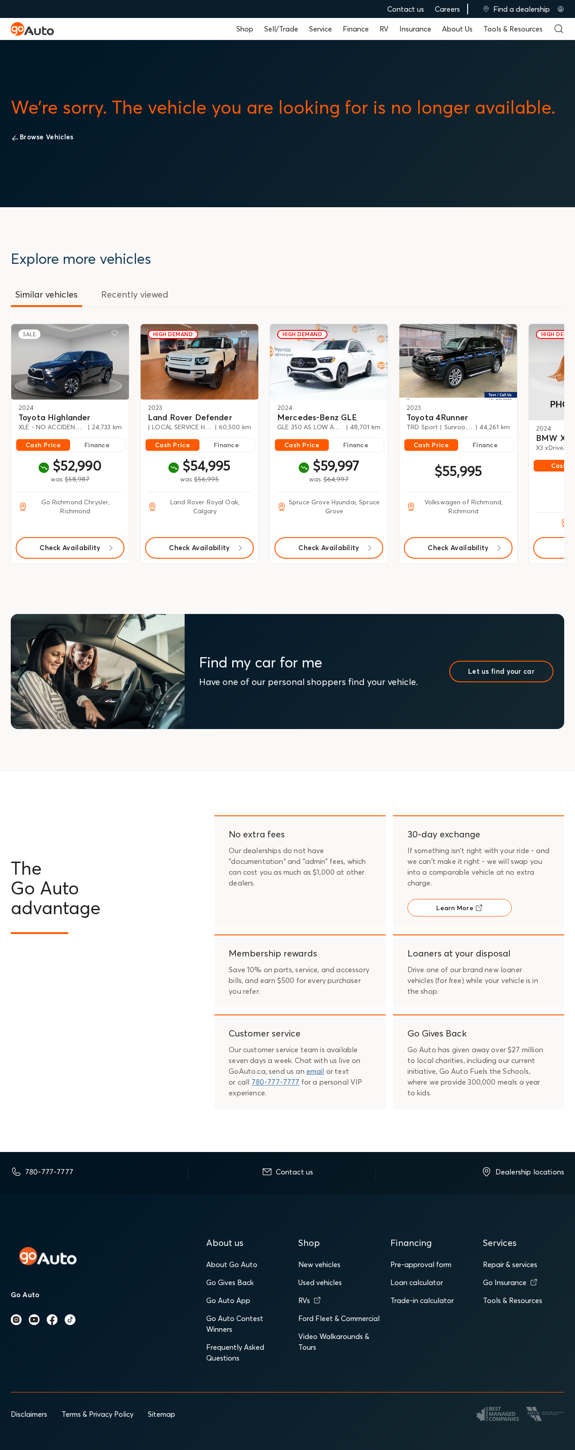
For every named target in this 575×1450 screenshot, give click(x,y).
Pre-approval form (420, 1264)
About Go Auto (231, 1264)
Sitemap (161, 1414)
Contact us (405, 8)
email (315, 1071)
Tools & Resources (513, 28)
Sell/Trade (281, 28)
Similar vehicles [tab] (46, 294)
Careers (447, 8)
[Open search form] (558, 28)
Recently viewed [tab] (134, 294)
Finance (356, 28)
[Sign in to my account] (560, 9)
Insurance (415, 28)
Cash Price (43, 445)
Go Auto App (228, 1300)
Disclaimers (29, 1414)
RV (384, 28)
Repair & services (510, 1264)
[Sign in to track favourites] (116, 334)
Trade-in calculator (422, 1300)
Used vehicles (320, 1282)
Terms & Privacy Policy (97, 1414)
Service (320, 28)
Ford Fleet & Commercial (339, 1318)
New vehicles (319, 1264)
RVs (304, 1300)
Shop (244, 28)
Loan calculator (416, 1282)
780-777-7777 (276, 1081)
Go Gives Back (230, 1282)
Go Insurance (504, 1282)
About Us (457, 28)
